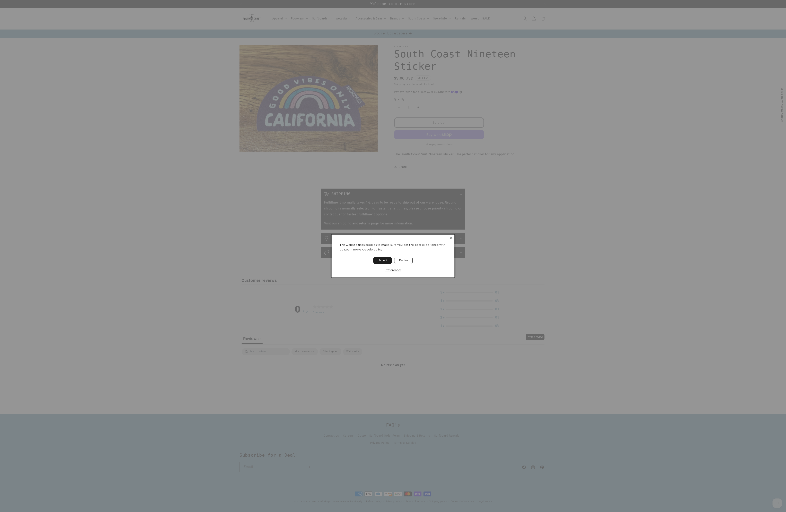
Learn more (352, 249)
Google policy (372, 249)
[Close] (451, 238)
